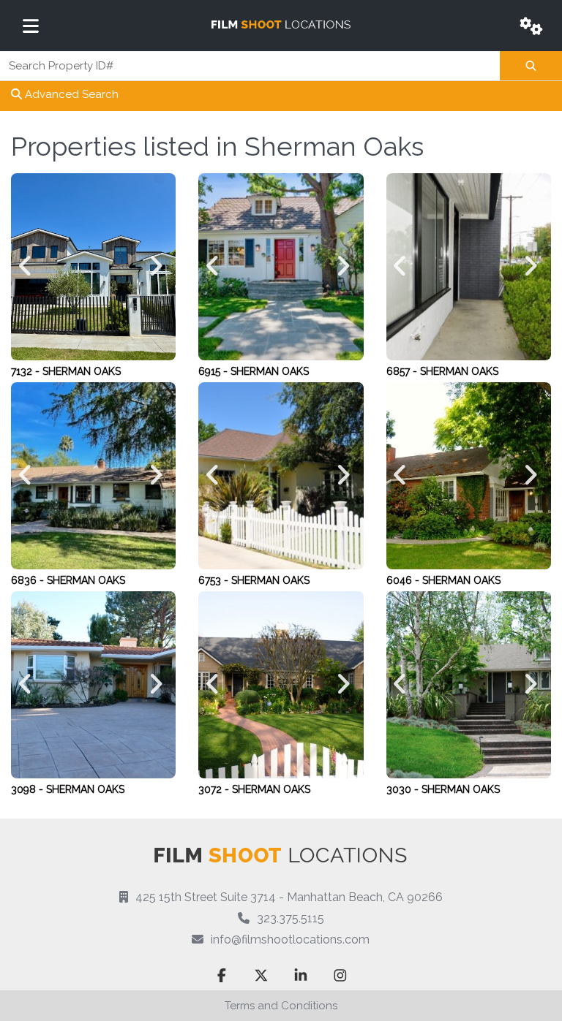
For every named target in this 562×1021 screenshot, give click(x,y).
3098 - (28, 789)
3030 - (404, 789)
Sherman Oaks (81, 371)
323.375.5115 (290, 918)
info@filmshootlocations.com (290, 939)
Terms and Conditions (281, 1005)
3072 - (215, 789)
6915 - (214, 371)
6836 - (29, 580)
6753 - (214, 580)
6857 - (403, 371)
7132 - (26, 371)
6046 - (404, 580)
